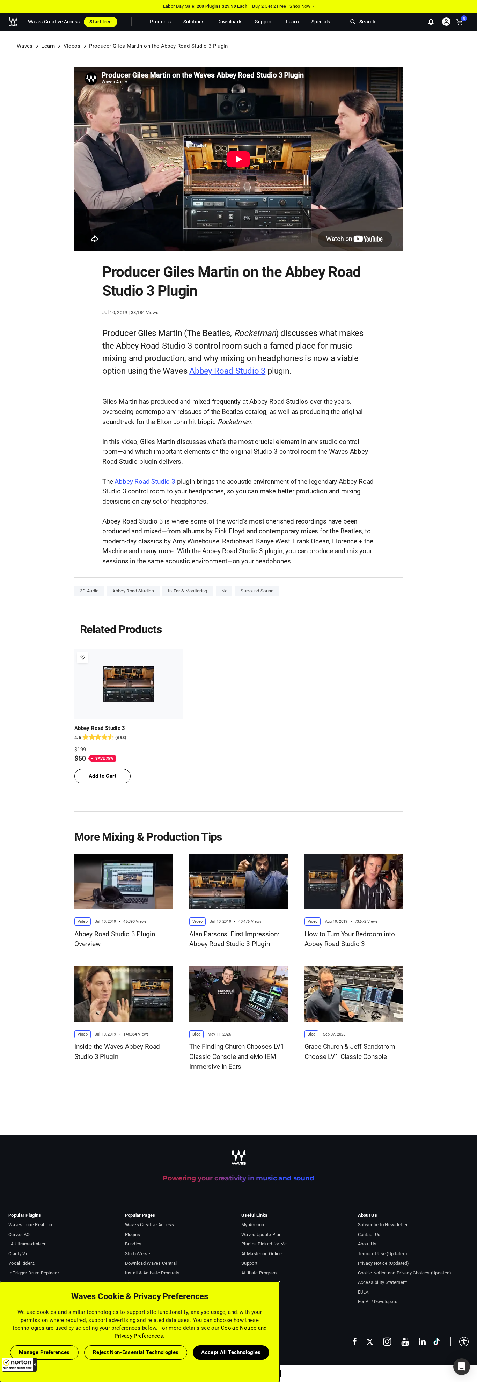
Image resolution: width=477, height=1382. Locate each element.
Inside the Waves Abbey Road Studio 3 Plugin (117, 1052)
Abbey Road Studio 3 (227, 371)
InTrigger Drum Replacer (33, 1272)
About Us (367, 1243)
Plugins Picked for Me (264, 1243)
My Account (253, 1224)
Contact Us (369, 1234)
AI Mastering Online (261, 1253)
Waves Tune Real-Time (32, 1224)
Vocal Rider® (22, 1263)
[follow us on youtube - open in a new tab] (405, 1341)
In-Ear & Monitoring (187, 590)
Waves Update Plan (261, 1234)
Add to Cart (102, 776)
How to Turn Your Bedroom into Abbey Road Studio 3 (349, 939)
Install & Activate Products (152, 1272)
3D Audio (89, 590)
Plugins (132, 1234)
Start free (100, 21)
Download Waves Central (151, 1263)
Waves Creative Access (54, 21)
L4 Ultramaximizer (26, 1243)
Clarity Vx (18, 1253)
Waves (25, 46)
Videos (72, 46)
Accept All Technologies (230, 1352)
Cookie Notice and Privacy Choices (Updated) (405, 1272)
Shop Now (299, 6)
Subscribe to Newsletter (383, 1224)
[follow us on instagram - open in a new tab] (387, 1341)
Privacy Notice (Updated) (383, 1263)
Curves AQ (19, 1234)
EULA (363, 1292)
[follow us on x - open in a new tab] (369, 1341)
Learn (48, 46)
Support (249, 1263)
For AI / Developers (378, 1301)
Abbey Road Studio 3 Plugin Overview (114, 939)
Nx (224, 590)
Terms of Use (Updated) (383, 1253)
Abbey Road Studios (133, 590)
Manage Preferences (44, 1352)
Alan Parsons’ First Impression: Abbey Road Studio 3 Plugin (234, 939)
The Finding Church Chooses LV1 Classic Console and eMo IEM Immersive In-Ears (236, 1056)
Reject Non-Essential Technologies (136, 1352)
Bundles (133, 1243)
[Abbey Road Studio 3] (128, 684)
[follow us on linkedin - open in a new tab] (422, 1341)
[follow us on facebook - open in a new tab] (355, 1341)
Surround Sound (257, 590)
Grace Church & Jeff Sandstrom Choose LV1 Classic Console (349, 1052)
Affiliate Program (259, 1272)
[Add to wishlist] (82, 657)
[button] (19, 1365)
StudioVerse (137, 1253)
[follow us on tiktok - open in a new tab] (436, 1341)
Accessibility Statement (382, 1282)
